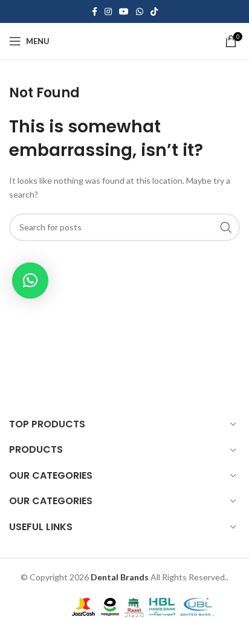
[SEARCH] (226, 227)
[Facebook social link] (94, 12)
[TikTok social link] (154, 12)
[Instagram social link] (108, 12)
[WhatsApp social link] (139, 12)
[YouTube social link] (123, 12)
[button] (30, 280)
